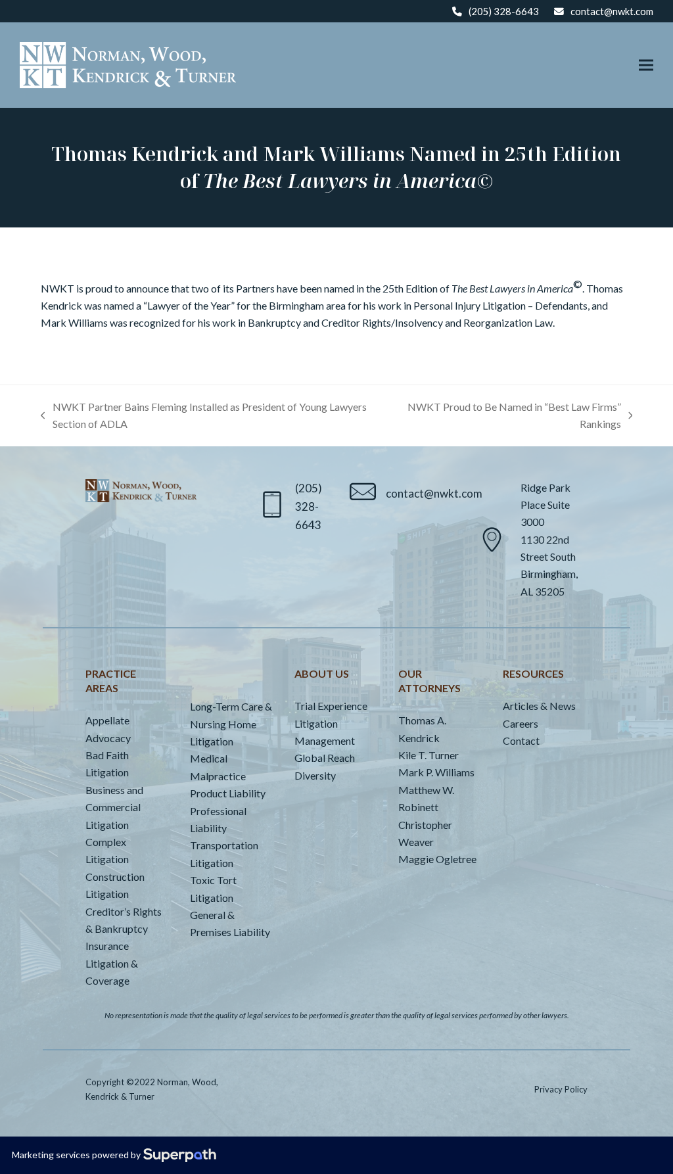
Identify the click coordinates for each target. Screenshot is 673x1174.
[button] (646, 65)
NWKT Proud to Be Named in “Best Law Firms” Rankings (511, 416)
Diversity (315, 775)
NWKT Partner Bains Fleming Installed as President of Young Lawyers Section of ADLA (204, 416)
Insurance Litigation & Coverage (111, 963)
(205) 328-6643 (504, 11)
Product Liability (228, 793)
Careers (520, 723)
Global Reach (324, 757)
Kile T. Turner (428, 755)
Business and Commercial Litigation (114, 807)
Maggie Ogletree (437, 859)
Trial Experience (330, 705)
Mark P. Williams (436, 772)
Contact (521, 740)
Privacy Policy (561, 1089)
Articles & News (539, 705)
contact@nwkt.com (611, 11)
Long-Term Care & (231, 706)
